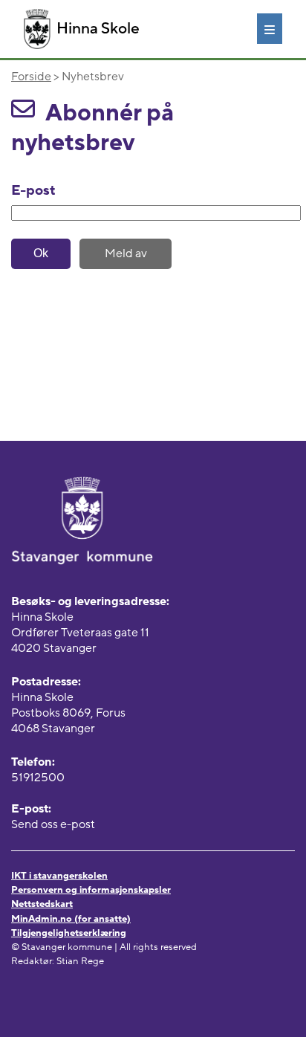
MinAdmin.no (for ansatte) (71, 919)
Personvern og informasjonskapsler (91, 890)
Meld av (126, 253)
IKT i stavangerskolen (59, 875)
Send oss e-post (53, 824)
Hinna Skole (98, 28)
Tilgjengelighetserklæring (68, 933)
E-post (33, 190)
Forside (31, 76)
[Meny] (269, 28)
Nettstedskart (42, 904)
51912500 (38, 777)
